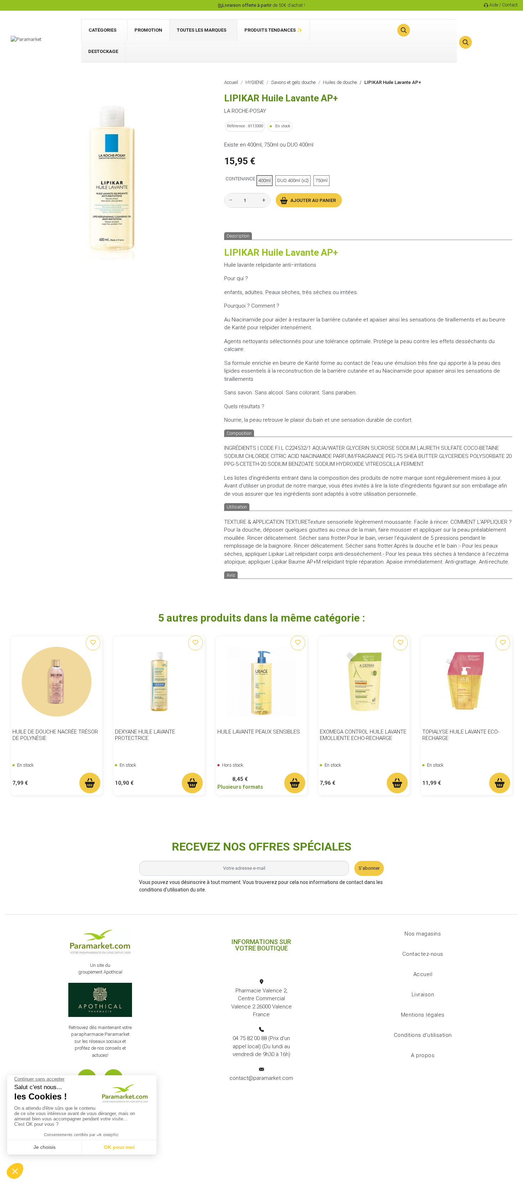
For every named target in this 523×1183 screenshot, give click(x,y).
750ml (321, 180)
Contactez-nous (422, 954)
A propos (422, 1055)
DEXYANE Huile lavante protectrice (145, 735)
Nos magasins (423, 934)
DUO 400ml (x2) (293, 180)
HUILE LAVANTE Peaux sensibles (258, 732)
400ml (264, 180)
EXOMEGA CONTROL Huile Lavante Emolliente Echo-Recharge (363, 735)
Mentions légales (423, 1015)
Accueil (423, 974)
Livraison (423, 994)
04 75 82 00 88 (250, 1038)
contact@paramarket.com (261, 1078)
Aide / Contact (503, 4)
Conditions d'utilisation (423, 1035)
